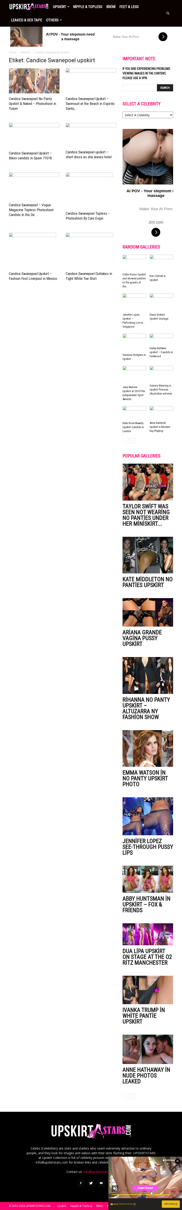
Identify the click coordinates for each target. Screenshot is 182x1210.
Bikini (110, 6)
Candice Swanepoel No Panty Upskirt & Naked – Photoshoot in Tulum (32, 103)
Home (13, 52)
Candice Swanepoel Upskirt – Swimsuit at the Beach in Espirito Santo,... (90, 103)
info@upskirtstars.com (99, 1172)
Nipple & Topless (87, 6)
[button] (167, 13)
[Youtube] (101, 1183)
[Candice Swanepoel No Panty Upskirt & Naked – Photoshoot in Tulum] (34, 80)
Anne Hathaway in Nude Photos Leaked (146, 1075)
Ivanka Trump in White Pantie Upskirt (144, 1016)
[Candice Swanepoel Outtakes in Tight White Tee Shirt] (91, 250)
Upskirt (59, 6)
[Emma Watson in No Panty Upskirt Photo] (148, 748)
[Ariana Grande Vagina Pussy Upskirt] (148, 612)
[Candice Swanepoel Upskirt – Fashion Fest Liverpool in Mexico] (34, 250)
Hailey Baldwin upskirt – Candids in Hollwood (161, 352)
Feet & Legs (129, 6)
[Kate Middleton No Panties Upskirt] (148, 555)
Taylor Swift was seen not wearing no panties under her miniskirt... (146, 515)
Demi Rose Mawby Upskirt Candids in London (133, 427)
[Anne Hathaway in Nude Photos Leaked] (148, 1049)
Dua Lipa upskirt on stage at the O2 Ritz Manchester (147, 957)
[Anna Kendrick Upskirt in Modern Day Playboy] (161, 412)
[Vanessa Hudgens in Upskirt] (134, 342)
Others (52, 20)
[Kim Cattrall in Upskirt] (161, 263)
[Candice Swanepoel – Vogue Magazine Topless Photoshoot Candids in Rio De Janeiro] (34, 186)
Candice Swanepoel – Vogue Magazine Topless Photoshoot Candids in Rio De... (31, 210)
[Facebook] (80, 1183)
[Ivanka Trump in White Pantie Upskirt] (148, 990)
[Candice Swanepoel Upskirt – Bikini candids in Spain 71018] (34, 135)
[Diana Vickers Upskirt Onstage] (161, 302)
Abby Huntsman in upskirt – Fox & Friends (146, 904)
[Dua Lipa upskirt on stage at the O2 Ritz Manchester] (148, 934)
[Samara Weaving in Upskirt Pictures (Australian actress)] (161, 374)
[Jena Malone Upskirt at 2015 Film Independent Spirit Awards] (134, 375)
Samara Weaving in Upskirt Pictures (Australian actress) (161, 389)
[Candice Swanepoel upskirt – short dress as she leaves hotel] (91, 135)
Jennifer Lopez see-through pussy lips (148, 847)
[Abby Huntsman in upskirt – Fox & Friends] (148, 879)
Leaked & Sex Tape (26, 20)
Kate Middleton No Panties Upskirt (148, 582)
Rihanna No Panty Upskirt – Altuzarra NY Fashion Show (146, 708)
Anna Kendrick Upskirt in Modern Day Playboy (160, 427)
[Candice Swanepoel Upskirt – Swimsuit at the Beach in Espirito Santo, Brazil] (91, 80)
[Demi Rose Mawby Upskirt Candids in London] (134, 413)
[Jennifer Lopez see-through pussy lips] (148, 816)
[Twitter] (91, 1183)
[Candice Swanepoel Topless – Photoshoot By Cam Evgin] (91, 190)
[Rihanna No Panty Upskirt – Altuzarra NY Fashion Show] (148, 675)
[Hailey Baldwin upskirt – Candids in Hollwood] (161, 339)
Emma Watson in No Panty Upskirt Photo (145, 778)
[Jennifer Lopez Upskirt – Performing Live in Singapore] (134, 302)
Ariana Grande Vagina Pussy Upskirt (142, 638)
